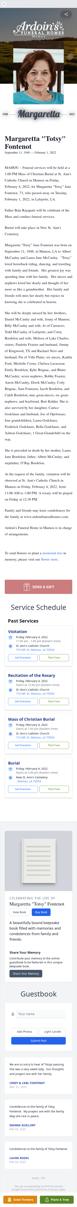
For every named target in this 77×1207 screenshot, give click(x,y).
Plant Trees (54, 657)
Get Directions (23, 657)
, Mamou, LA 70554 (28, 781)
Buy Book (41, 912)
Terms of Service (49, 1189)
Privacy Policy (27, 1189)
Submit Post (38, 1041)
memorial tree (52, 552)
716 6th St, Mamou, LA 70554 (35, 650)
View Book (19, 912)
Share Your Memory (26, 973)
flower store (49, 559)
